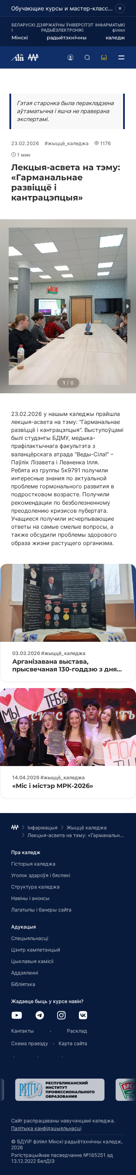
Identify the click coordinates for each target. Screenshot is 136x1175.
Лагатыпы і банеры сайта (41, 910)
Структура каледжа (35, 887)
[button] (127, 306)
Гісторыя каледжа (33, 864)
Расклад (77, 1031)
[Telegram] (40, 1015)
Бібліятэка (23, 984)
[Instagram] (61, 1015)
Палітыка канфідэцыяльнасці (46, 1128)
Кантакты (22, 1031)
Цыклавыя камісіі (32, 961)
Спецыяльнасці (29, 938)
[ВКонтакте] (83, 1015)
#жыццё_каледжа (67, 143)
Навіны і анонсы (30, 898)
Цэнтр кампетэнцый (35, 950)
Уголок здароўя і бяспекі (40, 875)
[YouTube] (16, 1016)
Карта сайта (73, 1043)
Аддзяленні (24, 973)
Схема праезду (29, 1043)
